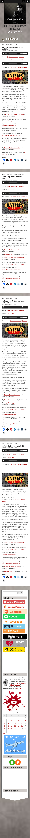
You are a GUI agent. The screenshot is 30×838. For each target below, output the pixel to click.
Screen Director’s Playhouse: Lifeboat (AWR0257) (12, 48)
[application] (15, 53)
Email (18, 60)
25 (8, 728)
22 (22, 726)
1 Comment (15, 180)
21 (18, 726)
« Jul (4, 733)
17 (4, 726)
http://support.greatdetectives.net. (11, 135)
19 (11, 726)
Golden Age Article (17, 174)
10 (4, 723)
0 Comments (15, 50)
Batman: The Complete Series (12, 148)
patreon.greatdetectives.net (9, 125)
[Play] (4, 53)
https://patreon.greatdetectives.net (11, 269)
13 (15, 723)
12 (11, 723)
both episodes (8, 254)
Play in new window (12, 57)
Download (21, 57)
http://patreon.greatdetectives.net (16, 121)
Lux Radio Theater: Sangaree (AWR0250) (13, 446)
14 (18, 723)
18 (8, 726)
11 (8, 723)
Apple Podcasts (12, 60)
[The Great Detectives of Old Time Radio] (15, 13)
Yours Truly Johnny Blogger (7, 50)
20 (15, 726)
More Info (19, 688)
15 (21, 723)
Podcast (15, 45)
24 (4, 728)
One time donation (21, 683)
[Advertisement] (13, 662)
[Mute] (22, 53)
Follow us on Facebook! (11, 790)
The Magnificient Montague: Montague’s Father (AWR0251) (13, 302)
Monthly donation (15, 685)
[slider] (25, 53)
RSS (22, 60)
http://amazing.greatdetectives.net (14, 114)
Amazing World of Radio (8, 45)
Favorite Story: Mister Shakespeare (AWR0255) (12, 177)
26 (11, 728)
